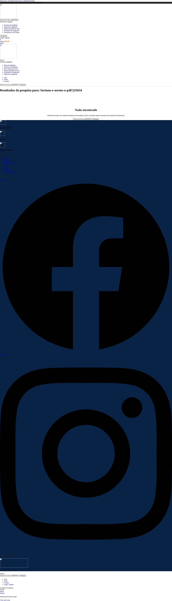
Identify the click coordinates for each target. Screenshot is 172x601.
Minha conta (8, 162)
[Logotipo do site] (8, 18)
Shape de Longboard (10, 27)
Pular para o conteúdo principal (25, 1)
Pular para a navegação (7, 1)
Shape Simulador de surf (11, 29)
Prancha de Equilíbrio (11, 25)
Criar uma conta (5, 600)
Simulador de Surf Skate (11, 32)
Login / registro (9, 584)
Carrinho (7, 160)
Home (6, 158)
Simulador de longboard (11, 30)
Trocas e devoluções (10, 163)
